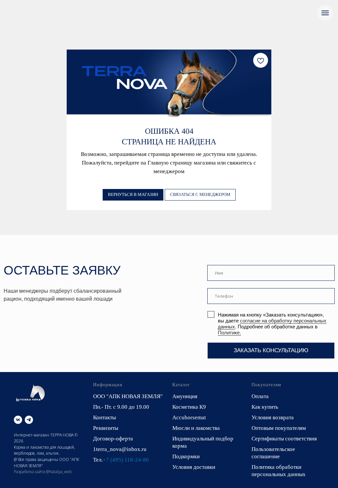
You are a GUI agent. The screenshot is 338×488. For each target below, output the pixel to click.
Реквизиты (105, 428)
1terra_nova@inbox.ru (120, 449)
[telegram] (29, 420)
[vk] (18, 420)
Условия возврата (273, 417)
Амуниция (184, 396)
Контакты (104, 417)
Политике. (229, 332)
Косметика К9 (189, 407)
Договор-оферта (113, 438)
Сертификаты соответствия (284, 438)
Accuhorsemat (189, 417)
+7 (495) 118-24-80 (126, 460)
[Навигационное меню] (325, 13)
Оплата (260, 396)
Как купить (265, 407)
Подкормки (186, 456)
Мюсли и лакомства (196, 428)
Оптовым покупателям (279, 428)
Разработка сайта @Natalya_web (43, 471)
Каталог (181, 384)
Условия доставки (193, 467)
